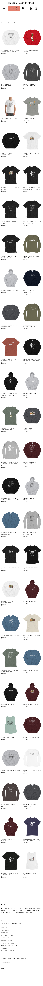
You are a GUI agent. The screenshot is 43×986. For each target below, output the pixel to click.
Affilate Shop (7, 935)
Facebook (5, 930)
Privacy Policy (7, 943)
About (3, 904)
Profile (4, 948)
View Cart (5, 938)
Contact (4, 928)
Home (3, 23)
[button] (23, 8)
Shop (10, 23)
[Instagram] (36, 8)
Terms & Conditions (10, 945)
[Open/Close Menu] (4, 8)
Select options (7, 56)
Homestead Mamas (21, 2)
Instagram (5, 933)
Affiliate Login (7, 950)
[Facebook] (31, 8)
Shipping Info (7, 940)
